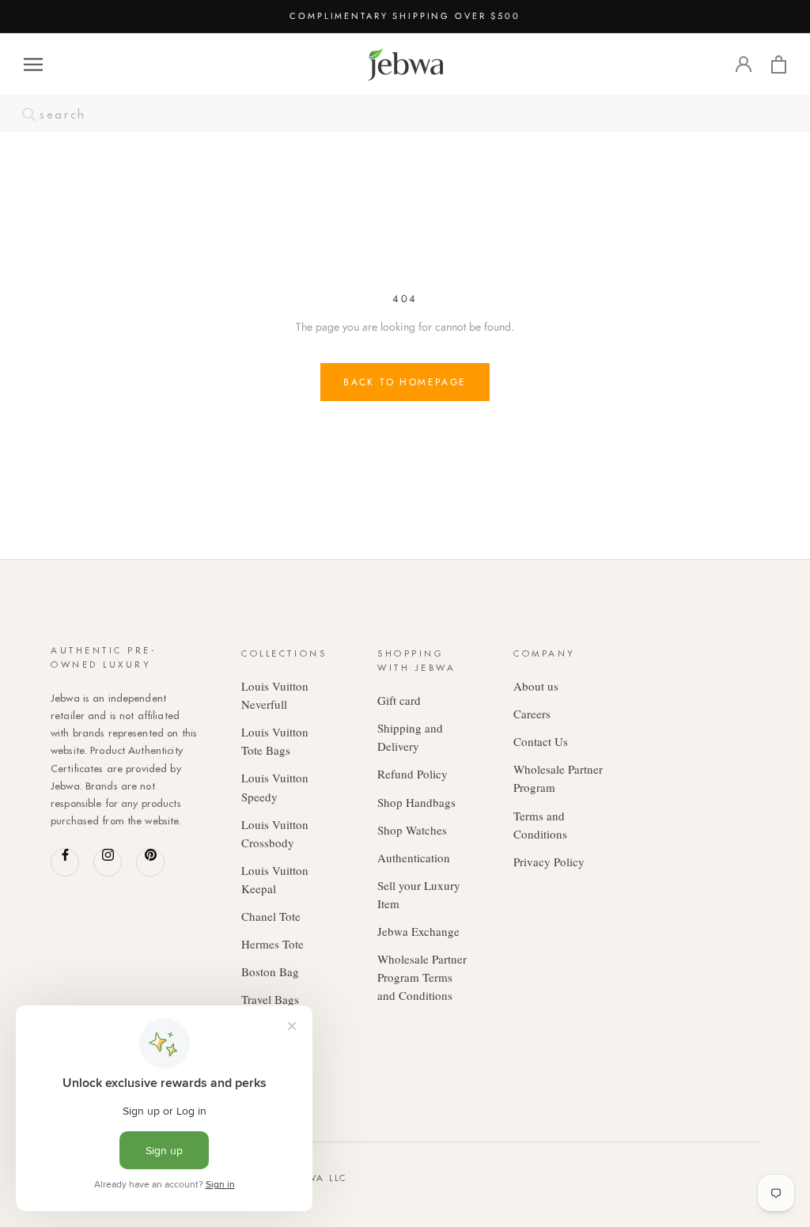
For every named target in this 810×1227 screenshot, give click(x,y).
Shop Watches (412, 830)
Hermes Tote (272, 944)
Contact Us (540, 741)
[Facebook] (65, 862)
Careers (532, 713)
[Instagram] (107, 862)
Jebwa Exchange (418, 931)
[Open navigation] (33, 64)
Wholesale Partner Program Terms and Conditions (422, 977)
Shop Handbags (416, 802)
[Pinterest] (150, 862)
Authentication (413, 857)
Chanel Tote (271, 916)
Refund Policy (412, 774)
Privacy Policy (549, 861)
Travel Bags (270, 999)
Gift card (399, 700)
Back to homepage (404, 382)
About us (535, 686)
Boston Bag (270, 971)
